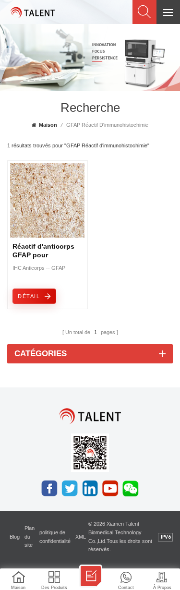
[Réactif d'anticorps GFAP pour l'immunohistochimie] (47, 235)
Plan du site (29, 536)
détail (29, 296)
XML (80, 537)
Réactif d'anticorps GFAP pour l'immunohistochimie (46, 251)
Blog (15, 537)
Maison (48, 125)
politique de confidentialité (55, 537)
